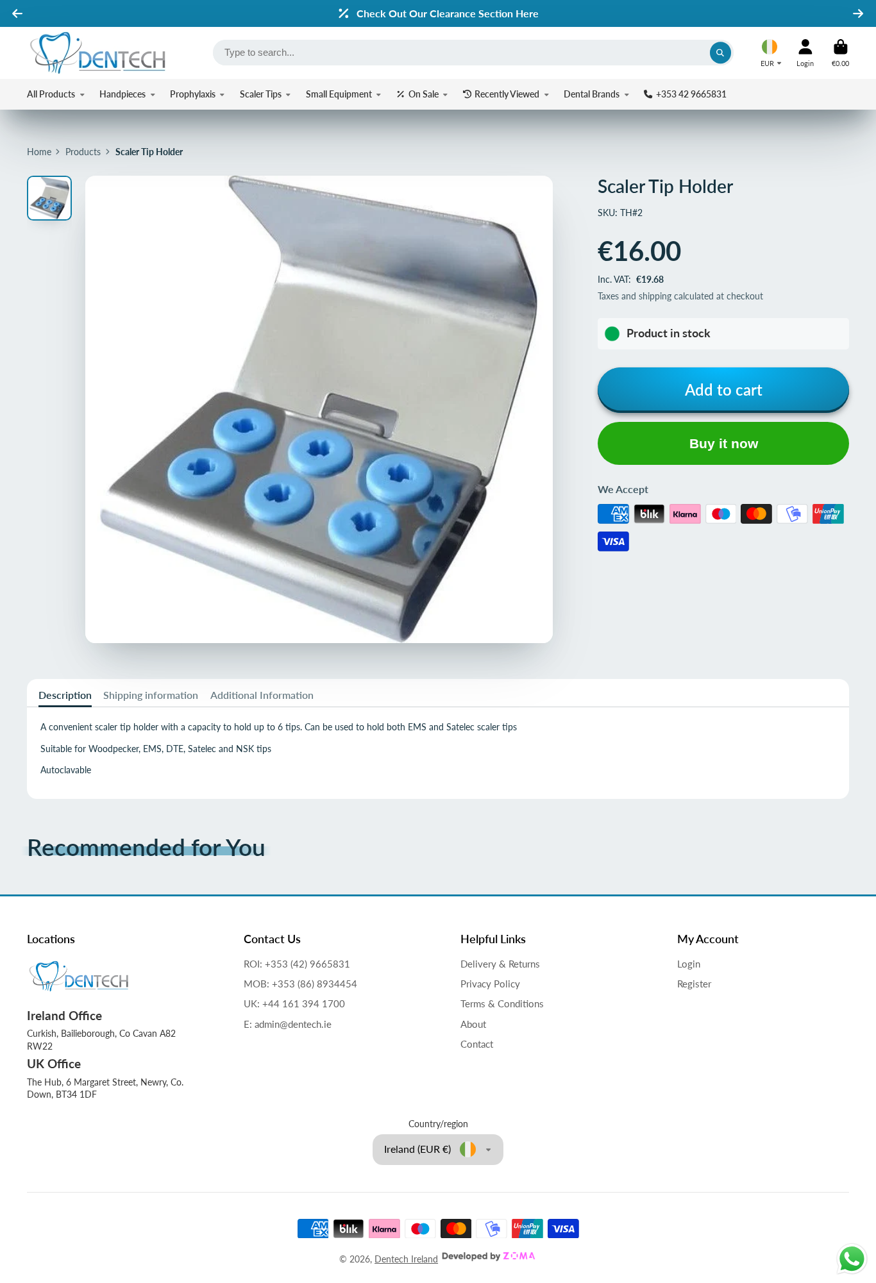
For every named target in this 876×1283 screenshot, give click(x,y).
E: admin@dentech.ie (288, 1024)
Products (83, 151)
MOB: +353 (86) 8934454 (300, 983)
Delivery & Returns (500, 963)
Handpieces (122, 93)
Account (805, 53)
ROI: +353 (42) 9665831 (297, 963)
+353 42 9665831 (691, 93)
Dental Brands (591, 93)
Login (688, 963)
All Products (51, 93)
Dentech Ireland (406, 1259)
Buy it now (723, 443)
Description (65, 695)
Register (694, 983)
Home (39, 151)
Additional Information (262, 695)
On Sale (424, 93)
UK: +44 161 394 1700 (294, 1003)
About (473, 1024)
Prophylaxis (192, 93)
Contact (476, 1044)
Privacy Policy (490, 983)
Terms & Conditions (502, 1003)
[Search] (721, 52)
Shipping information (150, 695)
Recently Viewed (507, 93)
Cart (840, 53)
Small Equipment (339, 93)
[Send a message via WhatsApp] (852, 1259)
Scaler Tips (261, 93)
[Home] (97, 53)
